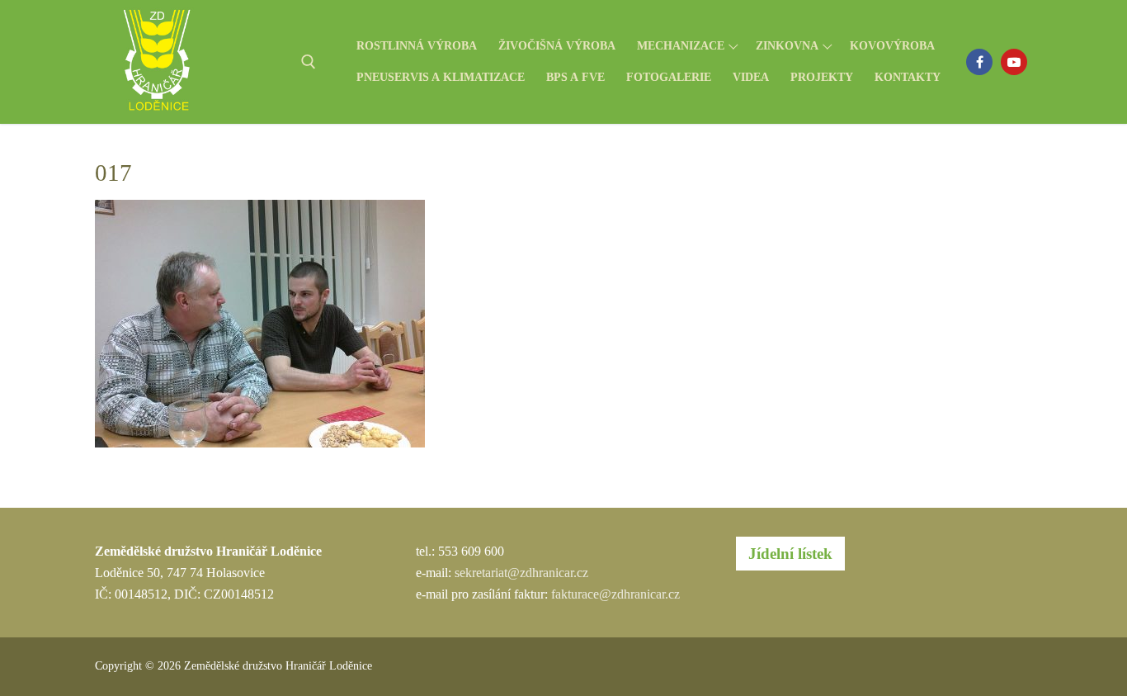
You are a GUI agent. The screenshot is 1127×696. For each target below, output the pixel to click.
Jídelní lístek (790, 553)
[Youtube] (1014, 62)
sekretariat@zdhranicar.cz (521, 573)
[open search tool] (308, 61)
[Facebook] (979, 62)
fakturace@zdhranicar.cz (615, 594)
